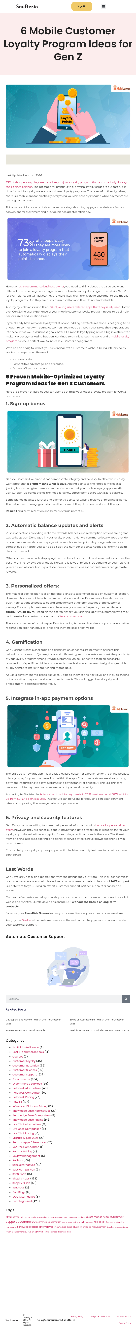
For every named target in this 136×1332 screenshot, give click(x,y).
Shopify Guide (21, 1183)
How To (17, 1102)
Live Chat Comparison (26, 1129)
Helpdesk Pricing (23, 1097)
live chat (110, 1227)
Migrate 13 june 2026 (25, 1138)
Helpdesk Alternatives (26, 1088)
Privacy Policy (77, 1316)
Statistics (18, 1187)
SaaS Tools (19, 1174)
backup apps (37, 1217)
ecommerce (26, 1222)
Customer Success (24, 1070)
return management (15, 1232)
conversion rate (58, 1217)
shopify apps (47, 1232)
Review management (26, 1156)
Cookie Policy (125, 1323)
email (81, 1222)
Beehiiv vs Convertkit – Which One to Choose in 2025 (99, 1030)
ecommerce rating (70, 1222)
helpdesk (99, 1222)
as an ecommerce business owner (41, 286)
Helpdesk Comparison (26, 1093)
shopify (36, 1231)
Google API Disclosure (100, 1316)
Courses (17, 1057)
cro (66, 1217)
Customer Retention (25, 1065)
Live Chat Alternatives (26, 1124)
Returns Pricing (22, 1151)
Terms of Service (123, 1316)
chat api (47, 1217)
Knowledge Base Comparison (31, 1115)
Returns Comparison (25, 1147)
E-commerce (21, 1079)
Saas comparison (23, 1170)
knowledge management (93, 1226)
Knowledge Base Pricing (27, 1120)
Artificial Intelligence (25, 1047)
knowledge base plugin (66, 1226)
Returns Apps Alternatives (29, 1142)
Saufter (27, 920)
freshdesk (88, 1222)
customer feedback (77, 1217)
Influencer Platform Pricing (29, 1106)
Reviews (17, 1160)
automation (25, 1217)
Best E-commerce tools (28, 1052)
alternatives (12, 1217)
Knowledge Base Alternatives (31, 1111)
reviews (27, 1232)
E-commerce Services (27, 1084)
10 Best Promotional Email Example (25, 1030)
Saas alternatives (23, 1165)
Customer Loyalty (23, 1061)
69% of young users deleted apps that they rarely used (84, 307)
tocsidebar (58, 1232)
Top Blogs (18, 1192)
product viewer (121, 1227)
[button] (103, 6)
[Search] (126, 999)
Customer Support (24, 1074)
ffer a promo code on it (74, 616)
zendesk (67, 1232)
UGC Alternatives (23, 1197)
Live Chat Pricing (23, 1133)
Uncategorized (22, 1201)
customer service (97, 1217)
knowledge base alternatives (36, 1226)
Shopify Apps (21, 1178)
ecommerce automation (48, 1222)
